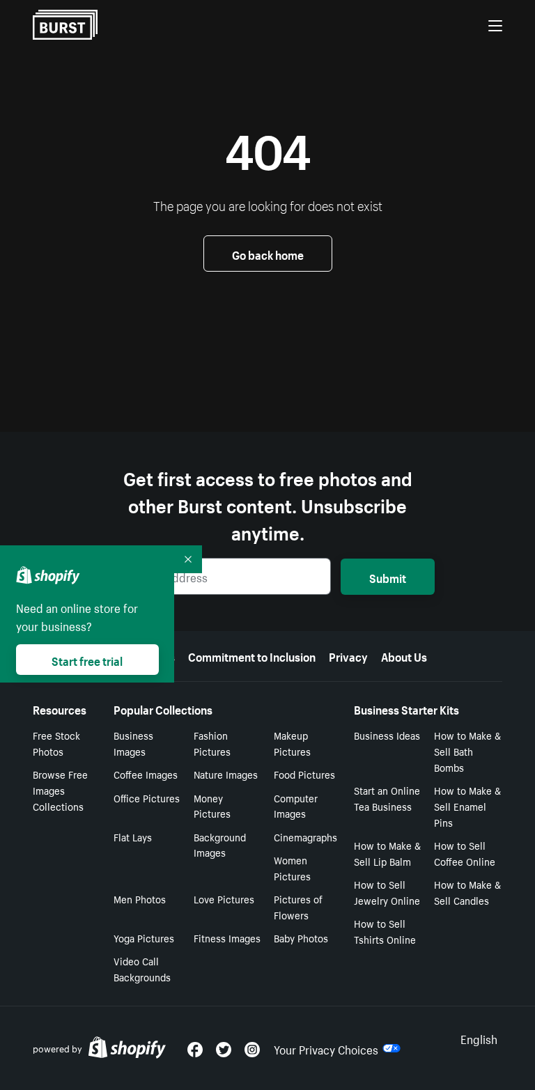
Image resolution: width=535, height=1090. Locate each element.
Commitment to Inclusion (252, 655)
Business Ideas (387, 734)
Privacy (348, 655)
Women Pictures (292, 867)
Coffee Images (146, 773)
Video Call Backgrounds (142, 968)
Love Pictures (224, 898)
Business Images (133, 742)
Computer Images (296, 805)
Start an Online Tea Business (387, 797)
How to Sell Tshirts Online (385, 931)
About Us (404, 655)
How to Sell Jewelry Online (387, 892)
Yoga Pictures (144, 937)
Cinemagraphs (305, 836)
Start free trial (87, 660)
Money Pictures (212, 805)
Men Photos (140, 898)
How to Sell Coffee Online (464, 853)
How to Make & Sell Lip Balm (387, 853)
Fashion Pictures (212, 742)
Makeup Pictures (292, 742)
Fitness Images (227, 937)
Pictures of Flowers (298, 906)
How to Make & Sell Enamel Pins (467, 806)
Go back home (268, 253)
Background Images (220, 844)
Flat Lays (133, 836)
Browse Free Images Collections (60, 789)
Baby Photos (301, 937)
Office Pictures (147, 797)
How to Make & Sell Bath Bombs (467, 750)
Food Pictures (304, 773)
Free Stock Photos (56, 742)
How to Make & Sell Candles (467, 892)
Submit (387, 577)
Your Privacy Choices (326, 1048)
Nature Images (226, 773)
